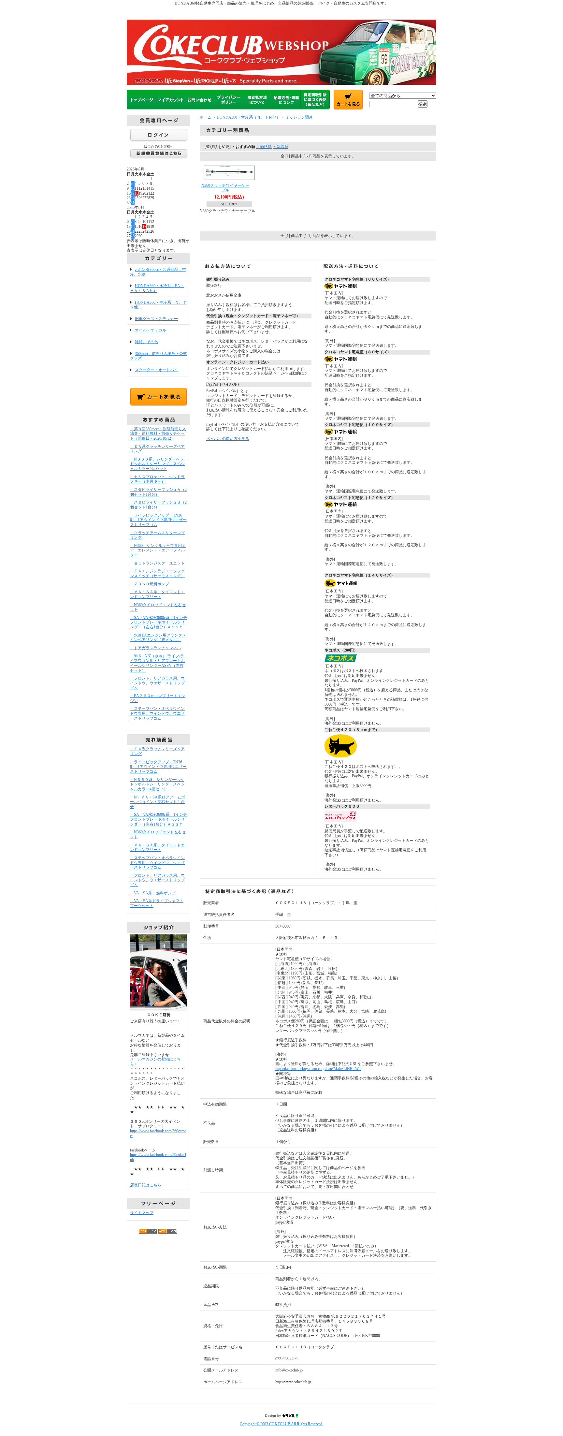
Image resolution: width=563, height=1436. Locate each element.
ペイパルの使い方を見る (227, 438)
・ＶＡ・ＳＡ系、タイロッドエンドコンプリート (157, 594)
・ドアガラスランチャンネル (155, 648)
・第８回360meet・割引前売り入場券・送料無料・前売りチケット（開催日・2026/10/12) (158, 434)
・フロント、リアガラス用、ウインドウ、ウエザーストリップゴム (157, 683)
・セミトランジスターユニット (157, 563)
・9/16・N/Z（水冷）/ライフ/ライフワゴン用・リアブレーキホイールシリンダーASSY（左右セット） (157, 663)
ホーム (205, 117)
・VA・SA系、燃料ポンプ (153, 893)
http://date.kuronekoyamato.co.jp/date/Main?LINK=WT (318, 1068)
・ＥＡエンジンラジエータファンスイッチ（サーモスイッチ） (157, 573)
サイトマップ (141, 1212)
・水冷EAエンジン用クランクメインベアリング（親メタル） (158, 637)
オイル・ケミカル (150, 330)
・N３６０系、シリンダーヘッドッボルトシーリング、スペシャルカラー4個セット (157, 464)
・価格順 (264, 146)
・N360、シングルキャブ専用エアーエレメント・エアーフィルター (158, 550)
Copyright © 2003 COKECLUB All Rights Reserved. (281, 1424)
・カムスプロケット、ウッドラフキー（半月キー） (157, 479)
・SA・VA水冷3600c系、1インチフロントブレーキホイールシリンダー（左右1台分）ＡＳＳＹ (158, 622)
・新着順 (280, 146)
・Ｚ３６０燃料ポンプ (149, 584)
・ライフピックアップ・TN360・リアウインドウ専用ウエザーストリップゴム (158, 520)
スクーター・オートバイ (156, 370)
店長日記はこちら (145, 1185)
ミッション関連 (299, 117)
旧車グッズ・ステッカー (156, 318)
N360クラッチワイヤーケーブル (225, 188)
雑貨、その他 (146, 342)
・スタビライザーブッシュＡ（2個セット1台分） (158, 492)
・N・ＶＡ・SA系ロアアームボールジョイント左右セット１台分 (157, 802)
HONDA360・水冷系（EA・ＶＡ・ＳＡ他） (157, 288)
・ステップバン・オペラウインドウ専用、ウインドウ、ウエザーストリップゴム (157, 713)
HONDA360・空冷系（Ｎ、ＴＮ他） (158, 305)
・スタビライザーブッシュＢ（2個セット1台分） (158, 504)
